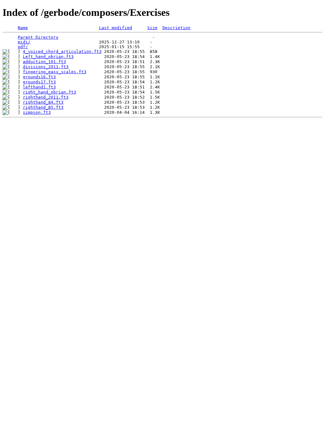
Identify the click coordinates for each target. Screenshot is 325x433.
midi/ (24, 42)
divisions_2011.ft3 (46, 66)
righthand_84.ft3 (43, 102)
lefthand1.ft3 (39, 87)
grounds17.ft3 (39, 82)
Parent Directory (38, 37)
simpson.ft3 (37, 112)
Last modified (115, 27)
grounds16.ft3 (39, 76)
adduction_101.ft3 (44, 61)
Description (176, 27)
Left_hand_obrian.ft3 (48, 56)
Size (152, 27)
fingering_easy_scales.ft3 (54, 71)
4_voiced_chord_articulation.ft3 (62, 51)
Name (23, 27)
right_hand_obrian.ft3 (49, 92)
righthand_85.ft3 (43, 107)
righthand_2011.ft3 (46, 97)
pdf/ (23, 46)
